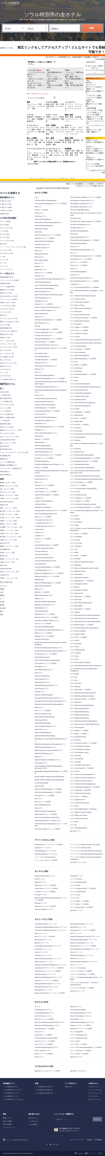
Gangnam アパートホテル (43, 847)
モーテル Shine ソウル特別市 (79, 904)
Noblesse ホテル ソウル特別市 (44, 636)
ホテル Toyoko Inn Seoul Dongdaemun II (83, 777)
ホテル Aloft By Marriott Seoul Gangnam (83, 296)
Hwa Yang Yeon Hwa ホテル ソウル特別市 (48, 455)
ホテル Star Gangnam (77, 727)
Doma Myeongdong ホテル (43, 298)
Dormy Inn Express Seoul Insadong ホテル (48, 307)
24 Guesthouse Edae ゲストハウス (46, 924)
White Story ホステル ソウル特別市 (81, 1028)
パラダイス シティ (94, 1087)
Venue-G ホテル (75, 275)
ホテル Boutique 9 (76, 324)
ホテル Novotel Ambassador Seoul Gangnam (84, 628)
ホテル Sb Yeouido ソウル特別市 (80, 689)
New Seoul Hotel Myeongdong (44, 627)
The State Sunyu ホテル (77, 227)
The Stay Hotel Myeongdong (79, 231)
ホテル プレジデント (95, 1099)
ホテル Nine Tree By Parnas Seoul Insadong (84, 618)
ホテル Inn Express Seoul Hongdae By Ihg (83, 488)
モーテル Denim (75, 885)
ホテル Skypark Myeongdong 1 (80, 718)
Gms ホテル (38, 372)
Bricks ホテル (39, 263)
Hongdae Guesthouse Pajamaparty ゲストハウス (50, 965)
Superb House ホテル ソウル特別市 (46, 814)
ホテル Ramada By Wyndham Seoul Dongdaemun (86, 665)
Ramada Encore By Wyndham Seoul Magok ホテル (51, 701)
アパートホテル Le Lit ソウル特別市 (46, 860)
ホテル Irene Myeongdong (78, 495)
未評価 (2, 214)
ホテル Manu (74, 552)
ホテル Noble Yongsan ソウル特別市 (81, 624)
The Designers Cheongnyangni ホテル (82, 200)
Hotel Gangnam (40, 442)
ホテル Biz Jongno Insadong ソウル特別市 (83, 318)
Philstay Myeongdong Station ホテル (46, 685)
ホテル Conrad (74, 336)
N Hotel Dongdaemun (41, 611)
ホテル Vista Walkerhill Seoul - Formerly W (83, 809)
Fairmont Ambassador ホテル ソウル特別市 (49, 332)
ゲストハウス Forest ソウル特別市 (81, 971)
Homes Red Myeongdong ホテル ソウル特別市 (49, 427)
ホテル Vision (74, 806)
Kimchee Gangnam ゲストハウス (45, 974)
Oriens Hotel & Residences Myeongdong (47, 660)
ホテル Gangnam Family (78, 399)
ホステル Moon (75, 1041)
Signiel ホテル (39, 756)
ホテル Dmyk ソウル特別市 (78, 365)
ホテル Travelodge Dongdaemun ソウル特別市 (85, 787)
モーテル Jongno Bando (78, 891)
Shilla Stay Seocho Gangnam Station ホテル (48, 750)
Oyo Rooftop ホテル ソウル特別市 (45, 663)
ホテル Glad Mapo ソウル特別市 (80, 412)
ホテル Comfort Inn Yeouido (79, 333)
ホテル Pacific (74, 640)
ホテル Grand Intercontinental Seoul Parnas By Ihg (86, 434)
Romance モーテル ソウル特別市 (45, 906)
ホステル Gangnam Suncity (79, 1038)
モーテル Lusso (75, 894)
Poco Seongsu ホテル (41, 688)
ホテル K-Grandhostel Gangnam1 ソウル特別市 (85, 507)
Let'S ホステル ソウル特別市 (44, 1054)
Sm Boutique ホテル (41, 763)
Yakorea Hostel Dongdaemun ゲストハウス (84, 961)
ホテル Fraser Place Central (79, 390)
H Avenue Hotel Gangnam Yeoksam (46, 398)
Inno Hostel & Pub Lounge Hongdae (46, 1038)
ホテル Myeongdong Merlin (78, 584)
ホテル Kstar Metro (76, 522)
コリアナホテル (93, 1096)
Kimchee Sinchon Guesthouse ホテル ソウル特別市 (51, 510)
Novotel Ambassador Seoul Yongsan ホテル (48, 647)
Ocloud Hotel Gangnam (42, 657)
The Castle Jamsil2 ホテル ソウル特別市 (47, 829)
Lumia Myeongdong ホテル (43, 570)
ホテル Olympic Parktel (77, 634)
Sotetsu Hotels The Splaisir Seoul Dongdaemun (49, 776)
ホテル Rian (74, 680)
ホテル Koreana (75, 519)
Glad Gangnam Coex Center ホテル (46, 366)
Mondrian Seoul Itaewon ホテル (45, 605)
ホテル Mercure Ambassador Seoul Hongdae (84, 568)
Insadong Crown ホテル (42, 476)
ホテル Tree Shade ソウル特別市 (80, 790)
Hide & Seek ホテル (41, 423)
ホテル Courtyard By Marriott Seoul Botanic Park (85, 340)
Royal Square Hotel (41, 720)
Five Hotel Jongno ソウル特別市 (45, 342)
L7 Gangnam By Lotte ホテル (44, 520)
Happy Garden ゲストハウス (44, 961)
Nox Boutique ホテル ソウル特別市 (46, 654)
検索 (92, 28)
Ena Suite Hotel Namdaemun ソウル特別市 (48, 320)
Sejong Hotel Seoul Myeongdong (45, 736)
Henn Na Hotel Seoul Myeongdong (45, 417)
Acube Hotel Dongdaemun (43, 219)
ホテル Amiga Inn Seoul (77, 299)
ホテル (2, 225)
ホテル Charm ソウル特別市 (79, 330)
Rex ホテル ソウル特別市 (43, 710)
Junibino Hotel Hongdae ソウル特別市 (47, 495)
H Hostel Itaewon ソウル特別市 (45, 1028)
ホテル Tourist (74, 771)
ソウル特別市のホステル (11, 1093)
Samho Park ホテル (41, 729)
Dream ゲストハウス (41, 952)
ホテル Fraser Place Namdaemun (80, 393)
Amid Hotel (38, 232)
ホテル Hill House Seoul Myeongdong (82, 455)
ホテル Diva (74, 362)
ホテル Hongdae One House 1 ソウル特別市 (84, 461)
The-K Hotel (74, 234)
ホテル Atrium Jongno (77, 305)
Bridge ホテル (39, 266)
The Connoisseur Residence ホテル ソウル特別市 (85, 197)
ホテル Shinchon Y (76, 702)
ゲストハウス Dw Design (78, 968)
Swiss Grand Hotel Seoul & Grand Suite (47, 817)
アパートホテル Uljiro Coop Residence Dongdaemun (86, 854)
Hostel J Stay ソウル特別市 (43, 1035)
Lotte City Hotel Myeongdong (44, 557)
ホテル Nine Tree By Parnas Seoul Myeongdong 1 (85, 621)
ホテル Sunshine (75, 740)
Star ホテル (38, 798)
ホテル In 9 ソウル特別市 (78, 485)
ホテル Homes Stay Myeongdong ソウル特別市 (85, 458)
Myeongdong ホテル (41, 608)
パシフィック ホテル (95, 1090)
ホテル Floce (74, 380)
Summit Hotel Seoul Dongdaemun (45, 811)
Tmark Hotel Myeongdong (78, 243)
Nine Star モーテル (41, 903)
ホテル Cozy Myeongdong (78, 346)
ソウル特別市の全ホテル (8, 379)
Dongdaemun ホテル (41, 301)
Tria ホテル (73, 253)
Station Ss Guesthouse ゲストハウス (82, 943)
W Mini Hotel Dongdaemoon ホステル (82, 1022)
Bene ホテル (38, 250)
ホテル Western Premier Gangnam (81, 812)
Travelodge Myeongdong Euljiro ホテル (82, 249)
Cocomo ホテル (40, 276)
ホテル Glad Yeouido (76, 415)
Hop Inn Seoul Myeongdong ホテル (46, 433)
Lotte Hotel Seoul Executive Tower (45, 561)
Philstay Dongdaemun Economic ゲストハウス (85, 936)
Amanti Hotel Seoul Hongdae (44, 225)
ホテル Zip (73, 825)
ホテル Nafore (74, 587)
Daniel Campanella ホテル (43, 291)
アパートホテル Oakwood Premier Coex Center (85, 844)
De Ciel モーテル (40, 879)
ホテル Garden (74, 409)
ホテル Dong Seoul (76, 371)
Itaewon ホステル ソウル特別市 (45, 1041)
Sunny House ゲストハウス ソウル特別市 (83, 946)
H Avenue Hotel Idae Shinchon (44, 401)
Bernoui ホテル (39, 257)
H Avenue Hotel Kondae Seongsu (45, 405)
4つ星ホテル (4, 204)
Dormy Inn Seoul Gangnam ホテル (45, 310)
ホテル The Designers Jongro (79, 752)
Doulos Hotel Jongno (41, 313)
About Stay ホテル (40, 216)
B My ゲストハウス (41, 933)
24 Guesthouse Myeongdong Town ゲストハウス (50, 930)
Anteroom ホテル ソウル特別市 (45, 238)
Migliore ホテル (39, 598)
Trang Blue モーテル (76, 876)
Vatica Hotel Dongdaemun (78, 271)
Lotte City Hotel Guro (41, 551)
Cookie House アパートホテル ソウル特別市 (49, 844)
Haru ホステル (39, 1031)
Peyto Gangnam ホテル (42, 679)
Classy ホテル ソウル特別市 (43, 272)
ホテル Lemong (75, 540)
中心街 (2, 392)
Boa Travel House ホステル (43, 1016)
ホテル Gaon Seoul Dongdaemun (80, 406)
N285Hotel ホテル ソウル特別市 (45, 614)
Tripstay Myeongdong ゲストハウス (81, 955)
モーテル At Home (76, 879)
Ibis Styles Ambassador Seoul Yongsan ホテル (49, 464)
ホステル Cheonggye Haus (78, 1035)
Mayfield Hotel (39, 579)
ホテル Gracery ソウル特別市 (79, 424)
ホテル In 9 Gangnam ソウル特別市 (81, 482)
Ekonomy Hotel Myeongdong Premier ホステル (49, 1022)
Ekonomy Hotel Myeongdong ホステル (47, 1025)
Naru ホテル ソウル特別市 (43, 623)
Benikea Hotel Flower (41, 254)
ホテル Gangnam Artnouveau (79, 396)
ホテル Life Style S (76, 546)
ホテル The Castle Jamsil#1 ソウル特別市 (83, 743)
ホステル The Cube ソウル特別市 (80, 1050)
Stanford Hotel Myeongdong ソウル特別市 (48, 789)
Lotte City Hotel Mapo (42, 554)
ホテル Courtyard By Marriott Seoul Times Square (85, 343)
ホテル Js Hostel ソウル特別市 (80, 501)
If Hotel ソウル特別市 (41, 467)
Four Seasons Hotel (41, 353)
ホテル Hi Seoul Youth (77, 452)
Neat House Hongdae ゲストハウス (81, 924)
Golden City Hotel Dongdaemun (45, 375)
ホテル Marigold (75, 558)
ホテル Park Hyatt (76, 643)
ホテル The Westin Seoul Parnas (80, 765)
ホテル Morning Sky (76, 574)
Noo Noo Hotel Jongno (42, 639)
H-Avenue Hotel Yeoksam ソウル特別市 (47, 411)
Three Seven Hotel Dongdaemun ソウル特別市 (84, 240)
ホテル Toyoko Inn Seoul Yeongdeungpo (82, 784)
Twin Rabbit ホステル (77, 1019)
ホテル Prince (74, 659)
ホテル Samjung (75, 686)
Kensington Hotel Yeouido (43, 507)
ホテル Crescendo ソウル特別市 (80, 349)
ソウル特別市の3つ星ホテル (44, 1093)
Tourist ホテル (74, 246)
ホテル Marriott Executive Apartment (82, 562)
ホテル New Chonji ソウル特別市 (80, 596)
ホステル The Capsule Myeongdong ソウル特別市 (86, 1047)
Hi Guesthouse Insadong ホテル (45, 420)
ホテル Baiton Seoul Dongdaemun (81, 308)
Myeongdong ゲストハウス (43, 990)
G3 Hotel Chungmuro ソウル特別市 (46, 359)
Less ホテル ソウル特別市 (43, 539)
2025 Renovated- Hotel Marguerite (45, 200)
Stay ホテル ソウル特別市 (43, 802)
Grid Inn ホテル (39, 395)
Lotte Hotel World (40, 564)
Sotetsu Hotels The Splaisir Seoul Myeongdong (49, 780)
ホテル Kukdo (74, 525)
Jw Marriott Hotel (40, 504)
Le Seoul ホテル (40, 535)
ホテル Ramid (74, 674)
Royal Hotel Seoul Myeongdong (44, 717)
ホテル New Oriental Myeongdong (81, 603)
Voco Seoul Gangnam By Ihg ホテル (81, 278)
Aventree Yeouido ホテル (42, 247)
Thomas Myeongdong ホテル (79, 237)
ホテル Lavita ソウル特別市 (79, 533)
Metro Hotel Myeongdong (43, 586)
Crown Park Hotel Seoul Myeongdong (46, 285)
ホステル (37, 1006)
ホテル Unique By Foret (77, 799)
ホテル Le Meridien (76, 536)
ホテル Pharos (74, 646)
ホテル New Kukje (75, 599)
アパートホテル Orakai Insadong (80, 847)
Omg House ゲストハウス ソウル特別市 (82, 930)
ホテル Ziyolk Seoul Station (78, 828)
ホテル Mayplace (75, 565)
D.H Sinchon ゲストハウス (43, 949)
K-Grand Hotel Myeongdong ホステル (46, 1047)
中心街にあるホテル (6, 296)
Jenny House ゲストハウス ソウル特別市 (48, 971)
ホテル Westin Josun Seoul (78, 815)
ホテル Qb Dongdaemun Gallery (80, 662)
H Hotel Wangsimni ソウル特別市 (45, 408)
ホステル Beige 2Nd (76, 1031)
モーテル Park (74, 898)
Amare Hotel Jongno (41, 229)
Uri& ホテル (73, 268)
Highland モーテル (40, 882)
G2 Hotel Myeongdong (42, 356)
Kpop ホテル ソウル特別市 (43, 517)
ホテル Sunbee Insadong (78, 737)
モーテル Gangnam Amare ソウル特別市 (83, 888)
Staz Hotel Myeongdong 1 (43, 805)
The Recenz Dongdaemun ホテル (80, 224)
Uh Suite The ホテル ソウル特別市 (81, 259)
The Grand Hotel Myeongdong (79, 210)
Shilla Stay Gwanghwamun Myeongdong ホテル (50, 744)
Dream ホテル (39, 317)
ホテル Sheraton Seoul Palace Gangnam (83, 693)
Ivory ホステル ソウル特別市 (44, 1044)
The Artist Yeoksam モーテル (44, 909)
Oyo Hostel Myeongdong (78, 1009)
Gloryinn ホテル (40, 369)
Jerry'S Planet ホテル (41, 488)
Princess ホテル (40, 691)
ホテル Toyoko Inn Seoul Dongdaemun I (82, 774)
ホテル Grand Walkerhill (77, 437)
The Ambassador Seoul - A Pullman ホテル (48, 820)
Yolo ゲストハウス (76, 965)
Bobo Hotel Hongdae (41, 260)
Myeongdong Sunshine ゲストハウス (46, 987)
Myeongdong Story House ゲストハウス (47, 983)
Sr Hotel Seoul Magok (41, 783)
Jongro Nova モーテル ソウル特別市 (46, 888)
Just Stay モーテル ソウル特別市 (45, 891)
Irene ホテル (38, 482)
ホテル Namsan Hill (76, 593)
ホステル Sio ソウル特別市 (78, 1044)
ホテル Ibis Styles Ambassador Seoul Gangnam (85, 476)
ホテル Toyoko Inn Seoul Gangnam (81, 781)
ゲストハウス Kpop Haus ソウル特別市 (82, 974)
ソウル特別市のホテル (10, 1087)
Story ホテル (39, 808)
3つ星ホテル (4, 207)
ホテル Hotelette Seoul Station (79, 464)
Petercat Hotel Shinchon (42, 676)
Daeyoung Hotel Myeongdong (44, 288)
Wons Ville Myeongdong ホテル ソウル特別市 (84, 281)
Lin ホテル (38, 542)
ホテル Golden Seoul (76, 421)
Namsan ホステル (76, 1006)
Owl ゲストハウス (76, 933)
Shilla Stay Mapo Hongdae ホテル (45, 747)
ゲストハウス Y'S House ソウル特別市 (82, 988)
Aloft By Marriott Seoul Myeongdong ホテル (48, 222)
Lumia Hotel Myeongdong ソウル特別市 (47, 567)
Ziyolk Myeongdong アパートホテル (46, 854)
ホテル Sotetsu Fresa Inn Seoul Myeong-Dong (84, 724)
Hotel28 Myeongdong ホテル (44, 452)
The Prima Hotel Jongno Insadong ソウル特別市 (85, 221)
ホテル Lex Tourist (76, 543)
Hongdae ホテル (40, 430)
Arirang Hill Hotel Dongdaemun (44, 241)
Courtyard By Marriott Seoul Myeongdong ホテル (50, 279)
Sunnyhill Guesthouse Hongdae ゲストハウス (84, 949)
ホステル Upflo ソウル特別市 (79, 1054)
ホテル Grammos (75, 428)
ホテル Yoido (74, 821)
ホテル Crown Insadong (77, 352)
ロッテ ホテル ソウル (95, 1093)
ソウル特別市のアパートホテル (13, 1099)
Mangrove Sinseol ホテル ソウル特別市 (47, 576)
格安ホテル (3, 293)
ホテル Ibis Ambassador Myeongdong (82, 467)
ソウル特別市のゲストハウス (12, 1090)
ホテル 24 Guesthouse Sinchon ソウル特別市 (84, 287)
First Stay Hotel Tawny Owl (43, 335)
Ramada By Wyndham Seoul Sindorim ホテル (49, 698)
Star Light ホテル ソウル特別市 (44, 795)
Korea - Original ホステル (42, 1050)
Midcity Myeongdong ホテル (44, 595)
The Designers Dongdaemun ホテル (81, 203)
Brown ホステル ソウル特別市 (44, 1019)
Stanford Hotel (39, 786)
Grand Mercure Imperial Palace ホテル (47, 387)
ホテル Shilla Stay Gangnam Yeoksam (82, 696)
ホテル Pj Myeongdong (77, 650)
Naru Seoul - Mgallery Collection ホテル (47, 620)
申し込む (97, 1119)
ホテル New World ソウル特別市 (80, 609)
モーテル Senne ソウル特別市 (79, 901)
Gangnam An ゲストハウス (43, 955)
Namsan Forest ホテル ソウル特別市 (46, 617)
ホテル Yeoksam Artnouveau (79, 818)
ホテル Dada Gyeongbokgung (79, 355)
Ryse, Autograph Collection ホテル (45, 726)
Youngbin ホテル (75, 284)
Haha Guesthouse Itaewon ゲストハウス (48, 958)
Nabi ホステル (39, 1057)
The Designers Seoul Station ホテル (81, 207)
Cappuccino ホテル (41, 269)
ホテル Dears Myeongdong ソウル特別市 (83, 358)
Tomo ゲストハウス (76, 952)
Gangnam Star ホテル (42, 363)
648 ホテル (38, 207)
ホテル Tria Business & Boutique (80, 793)
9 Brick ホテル (39, 213)
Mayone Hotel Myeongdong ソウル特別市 (48, 583)
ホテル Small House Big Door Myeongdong (83, 721)
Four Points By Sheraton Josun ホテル (47, 345)
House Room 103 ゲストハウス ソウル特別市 (49, 968)
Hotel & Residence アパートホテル (45, 851)
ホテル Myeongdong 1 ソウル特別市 (81, 581)
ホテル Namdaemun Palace (79, 590)
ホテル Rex (73, 677)
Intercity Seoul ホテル (41, 479)
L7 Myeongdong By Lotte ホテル (45, 526)
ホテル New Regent (76, 606)
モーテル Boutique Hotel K (78, 882)
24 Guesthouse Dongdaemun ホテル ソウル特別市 (51, 203)
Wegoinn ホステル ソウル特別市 (80, 1025)
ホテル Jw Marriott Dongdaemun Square (83, 504)
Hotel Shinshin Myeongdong (43, 448)
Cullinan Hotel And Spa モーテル (45, 876)
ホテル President (75, 653)
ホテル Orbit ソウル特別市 (78, 637)
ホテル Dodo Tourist (76, 368)
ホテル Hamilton (75, 440)
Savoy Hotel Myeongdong (43, 732)
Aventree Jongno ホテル (42, 244)
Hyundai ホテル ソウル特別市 (44, 458)
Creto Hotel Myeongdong (43, 282)
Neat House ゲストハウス (78, 927)
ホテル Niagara (75, 612)
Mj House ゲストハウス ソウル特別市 (46, 980)
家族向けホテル (5, 290)
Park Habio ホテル (40, 666)
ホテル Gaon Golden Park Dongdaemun (82, 402)
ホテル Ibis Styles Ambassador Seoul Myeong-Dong (86, 479)
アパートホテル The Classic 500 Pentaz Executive (86, 851)
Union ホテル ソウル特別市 (78, 262)
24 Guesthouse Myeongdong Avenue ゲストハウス (51, 927)
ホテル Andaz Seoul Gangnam (79, 302)
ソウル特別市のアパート (11, 1096)
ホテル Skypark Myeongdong (79, 711)
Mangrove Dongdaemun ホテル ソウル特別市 (49, 573)
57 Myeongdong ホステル (43, 1009)
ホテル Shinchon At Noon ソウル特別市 (82, 699)
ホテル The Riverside (76, 759)
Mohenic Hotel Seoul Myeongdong (45, 601)
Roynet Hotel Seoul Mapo (43, 723)
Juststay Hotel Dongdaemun (44, 501)
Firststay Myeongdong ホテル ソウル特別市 (49, 338)
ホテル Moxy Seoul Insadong (79, 577)
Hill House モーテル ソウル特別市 (45, 885)
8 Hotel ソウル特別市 (41, 210)
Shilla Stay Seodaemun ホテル (44, 753)
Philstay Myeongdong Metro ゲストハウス (83, 939)
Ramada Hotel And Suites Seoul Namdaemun (49, 704)
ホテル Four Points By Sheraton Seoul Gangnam (85, 387)
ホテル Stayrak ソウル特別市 (79, 730)
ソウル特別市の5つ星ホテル (44, 1087)
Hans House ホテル (41, 414)
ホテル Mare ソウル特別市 (78, 555)
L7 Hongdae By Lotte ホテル (44, 523)
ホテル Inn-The (75, 491)
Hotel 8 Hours (39, 436)
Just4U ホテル (39, 498)
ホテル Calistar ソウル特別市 (79, 327)
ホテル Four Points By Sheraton (80, 384)
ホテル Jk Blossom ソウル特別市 (80, 498)
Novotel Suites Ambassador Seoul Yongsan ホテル (51, 651)
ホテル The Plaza (75, 755)
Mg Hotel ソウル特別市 (42, 592)
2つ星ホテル (4, 210)
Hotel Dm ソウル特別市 (42, 439)
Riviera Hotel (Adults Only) (43, 714)
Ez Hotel (37, 326)
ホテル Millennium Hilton (78, 571)
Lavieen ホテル (39, 532)
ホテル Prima (74, 656)
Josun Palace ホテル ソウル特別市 (46, 491)
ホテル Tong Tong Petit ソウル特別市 (82, 768)
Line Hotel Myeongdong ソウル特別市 (47, 545)
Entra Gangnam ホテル (42, 323)
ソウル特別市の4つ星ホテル (44, 1090)
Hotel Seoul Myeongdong (43, 445)
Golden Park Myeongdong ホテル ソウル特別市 (50, 378)
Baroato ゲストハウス (42, 943)
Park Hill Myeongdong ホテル (44, 669)
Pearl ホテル (39, 673)
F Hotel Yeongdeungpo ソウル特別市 (46, 329)
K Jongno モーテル (41, 894)
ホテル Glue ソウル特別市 (78, 418)
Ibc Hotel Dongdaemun (42, 461)
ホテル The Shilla (75, 762)
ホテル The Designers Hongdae (80, 746)
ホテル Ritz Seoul (75, 683)
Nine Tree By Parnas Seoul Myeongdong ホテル (49, 630)
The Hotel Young (75, 218)
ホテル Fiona (74, 377)
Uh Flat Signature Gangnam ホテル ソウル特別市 (85, 256)
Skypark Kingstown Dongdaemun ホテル (47, 760)
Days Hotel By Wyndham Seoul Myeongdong (49, 294)
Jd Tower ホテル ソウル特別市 (44, 485)
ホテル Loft (73, 549)
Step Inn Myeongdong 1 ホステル (80, 1016)
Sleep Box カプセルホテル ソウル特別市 (47, 1071)
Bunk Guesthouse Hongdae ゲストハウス (48, 946)
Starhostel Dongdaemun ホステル (81, 1013)
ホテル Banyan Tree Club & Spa (80, 314)
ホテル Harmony (75, 448)
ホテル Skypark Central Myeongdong (82, 705)
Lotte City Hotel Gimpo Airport (44, 548)
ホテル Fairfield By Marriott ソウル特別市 (83, 374)
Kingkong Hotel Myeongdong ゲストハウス (48, 977)
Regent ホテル (39, 707)
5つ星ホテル (4, 201)
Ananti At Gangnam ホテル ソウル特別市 (48, 235)
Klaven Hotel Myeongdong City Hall (46, 513)
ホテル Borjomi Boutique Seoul (80, 321)
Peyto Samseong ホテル (42, 682)
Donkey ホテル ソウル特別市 (44, 304)
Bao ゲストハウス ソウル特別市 (45, 936)
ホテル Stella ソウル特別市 (78, 733)
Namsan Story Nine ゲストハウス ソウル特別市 (50, 993)
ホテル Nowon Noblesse (78, 631)
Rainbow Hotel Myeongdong (44, 695)
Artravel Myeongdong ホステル (44, 1013)
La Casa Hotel (39, 529)
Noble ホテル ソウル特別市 (43, 633)
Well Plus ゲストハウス (77, 958)
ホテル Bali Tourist (76, 311)
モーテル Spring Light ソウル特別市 (81, 907)
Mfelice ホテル (39, 589)
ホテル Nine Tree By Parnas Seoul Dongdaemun (85, 615)
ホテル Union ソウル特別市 (78, 796)
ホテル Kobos (74, 516)
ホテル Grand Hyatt (76, 431)
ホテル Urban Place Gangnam (79, 803)
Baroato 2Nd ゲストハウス (43, 939)
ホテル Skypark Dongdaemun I (80, 708)
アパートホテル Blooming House (45, 857)
